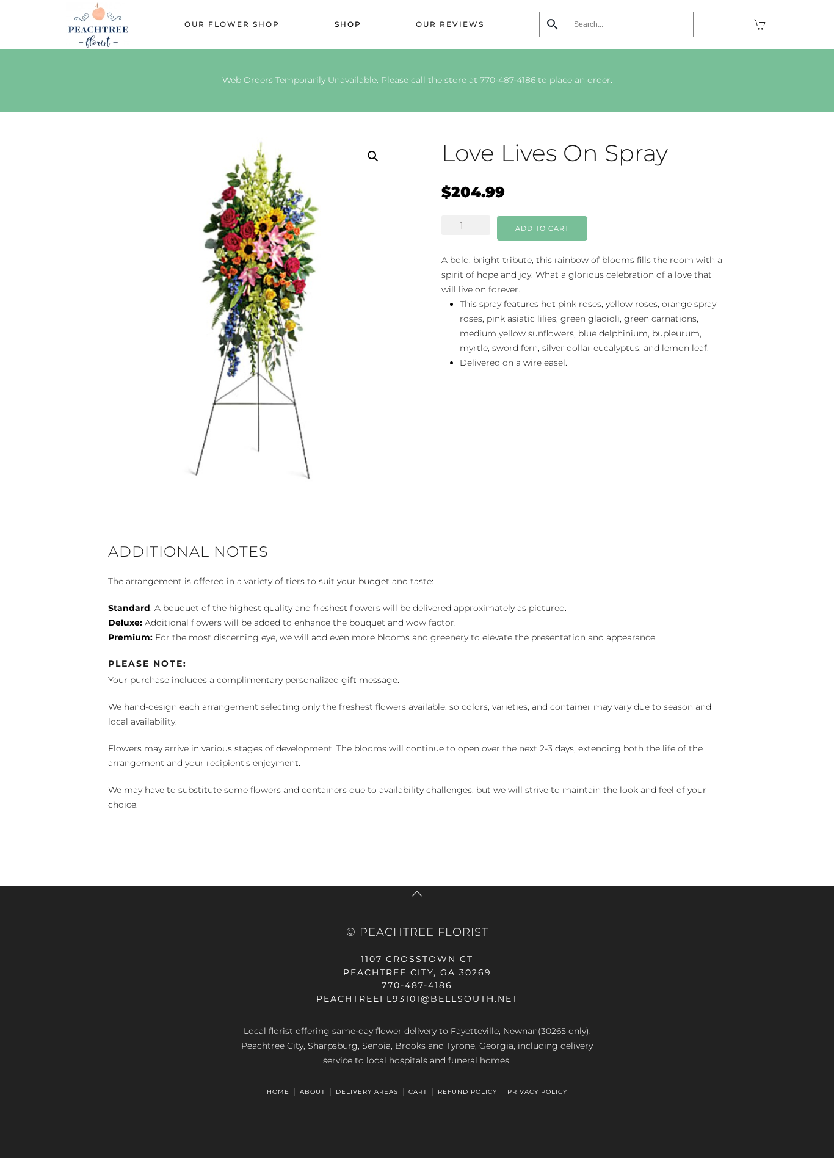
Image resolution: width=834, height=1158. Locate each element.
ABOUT (312, 1092)
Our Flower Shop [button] (232, 24)
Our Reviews (450, 24)
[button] (373, 156)
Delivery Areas (367, 1092)
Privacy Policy (537, 1092)
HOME (278, 1092)
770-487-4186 (507, 79)
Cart (417, 1092)
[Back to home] (98, 24)
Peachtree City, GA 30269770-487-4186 (417, 972)
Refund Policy (467, 1092)
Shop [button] (348, 24)
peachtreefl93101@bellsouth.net (417, 998)
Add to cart (542, 228)
